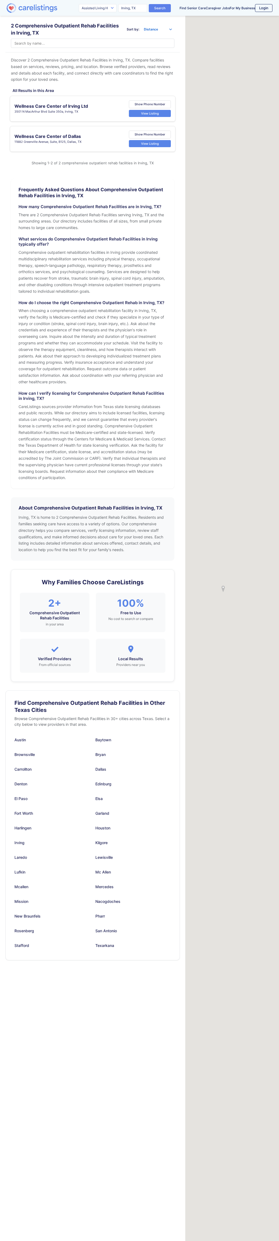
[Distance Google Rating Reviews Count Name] (157, 29)
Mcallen (21, 886)
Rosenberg (24, 930)
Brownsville (24, 754)
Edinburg (103, 784)
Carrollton (23, 769)
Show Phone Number (150, 104)
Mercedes (104, 886)
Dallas (100, 769)
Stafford (21, 945)
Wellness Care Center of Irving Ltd (51, 106)
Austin (20, 739)
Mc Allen (103, 872)
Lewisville (104, 857)
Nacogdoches (107, 901)
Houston (102, 828)
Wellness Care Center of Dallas (47, 136)
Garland (102, 813)
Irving (19, 842)
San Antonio (106, 930)
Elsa (99, 798)
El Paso (21, 798)
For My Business (242, 8)
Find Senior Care (193, 8)
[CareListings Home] (47, 8)
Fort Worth (23, 813)
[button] (223, 589)
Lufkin (19, 872)
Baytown (103, 739)
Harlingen (22, 828)
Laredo (20, 857)
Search (159, 8)
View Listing (150, 113)
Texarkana (104, 945)
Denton (20, 784)
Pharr (100, 916)
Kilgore (101, 842)
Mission (21, 901)
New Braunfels (27, 916)
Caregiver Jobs (218, 8)
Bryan (100, 754)
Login (263, 8)
